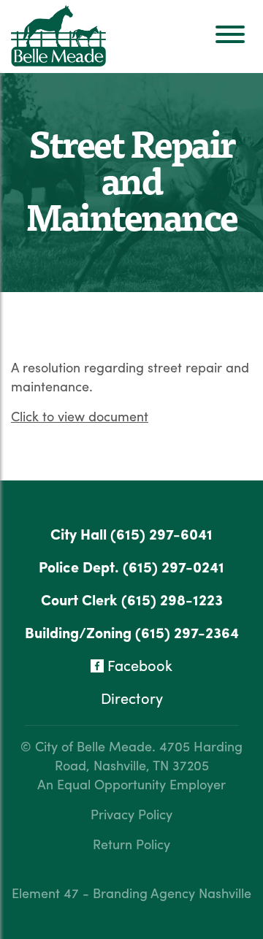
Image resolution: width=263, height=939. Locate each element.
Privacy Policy (131, 814)
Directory (132, 697)
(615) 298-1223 (172, 599)
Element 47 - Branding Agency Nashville (131, 893)
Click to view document (79, 416)
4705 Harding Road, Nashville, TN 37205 (149, 755)
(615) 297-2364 (187, 632)
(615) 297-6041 (161, 533)
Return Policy (131, 844)
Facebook (138, 664)
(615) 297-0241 (173, 566)
